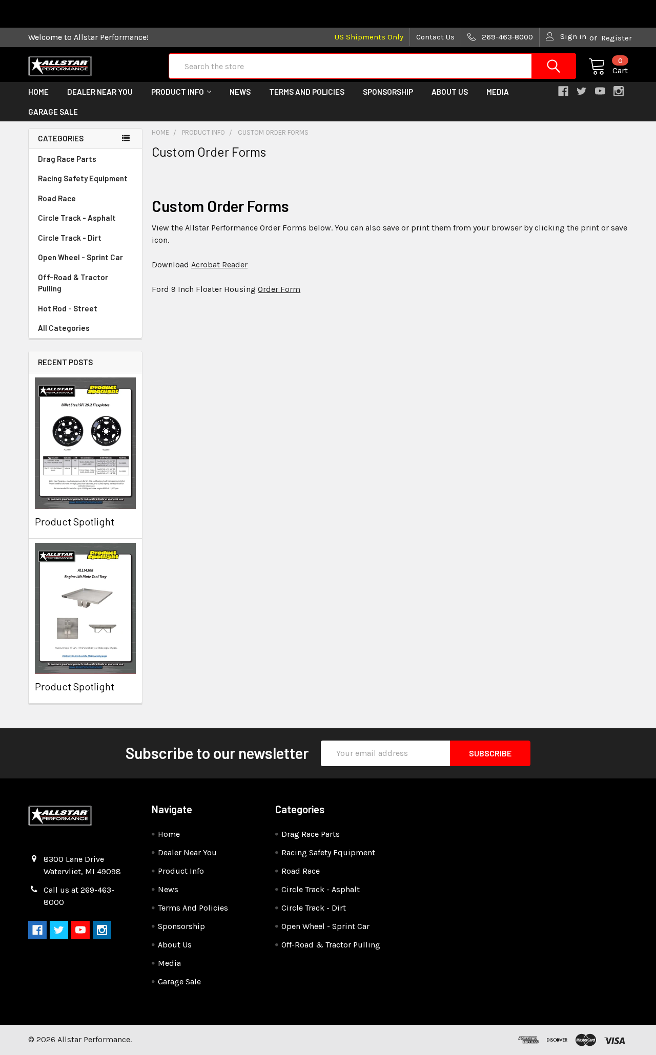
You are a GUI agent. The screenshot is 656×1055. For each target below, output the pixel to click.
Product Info (177, 91)
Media (497, 91)
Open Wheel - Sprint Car (80, 257)
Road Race (57, 198)
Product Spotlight (74, 521)
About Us (450, 91)
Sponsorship (388, 91)
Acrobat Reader (219, 264)
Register (616, 38)
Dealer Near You (100, 91)
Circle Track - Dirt (69, 237)
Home (38, 91)
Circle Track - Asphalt (77, 217)
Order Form (279, 289)
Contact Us (435, 36)
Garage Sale (53, 111)
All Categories (64, 327)
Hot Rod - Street (67, 308)
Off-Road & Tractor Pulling (73, 282)
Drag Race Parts (67, 158)
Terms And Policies (306, 91)
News (240, 91)
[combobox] (372, 66)
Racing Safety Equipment (83, 178)
